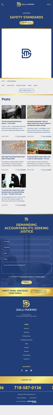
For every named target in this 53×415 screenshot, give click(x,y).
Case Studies (26, 355)
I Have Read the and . (27, 276)
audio (35, 85)
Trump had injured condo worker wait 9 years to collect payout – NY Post (38, 158)
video (29, 85)
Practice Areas (26, 336)
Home (3, 81)
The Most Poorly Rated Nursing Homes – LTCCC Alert (11, 122)
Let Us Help (26, 22)
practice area (21, 85)
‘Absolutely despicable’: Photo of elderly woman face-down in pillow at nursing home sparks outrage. (39, 123)
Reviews (26, 351)
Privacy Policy (40, 276)
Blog (26, 343)
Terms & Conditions (21, 398)
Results (26, 347)
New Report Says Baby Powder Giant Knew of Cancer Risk (13, 158)
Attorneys (26, 332)
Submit (26, 282)
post (3, 85)
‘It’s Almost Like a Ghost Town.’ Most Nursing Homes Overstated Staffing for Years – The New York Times (13, 192)
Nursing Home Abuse (26, 340)
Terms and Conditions (26, 276)
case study (10, 85)
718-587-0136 (23, 387)
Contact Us (26, 359)
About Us (26, 328)
